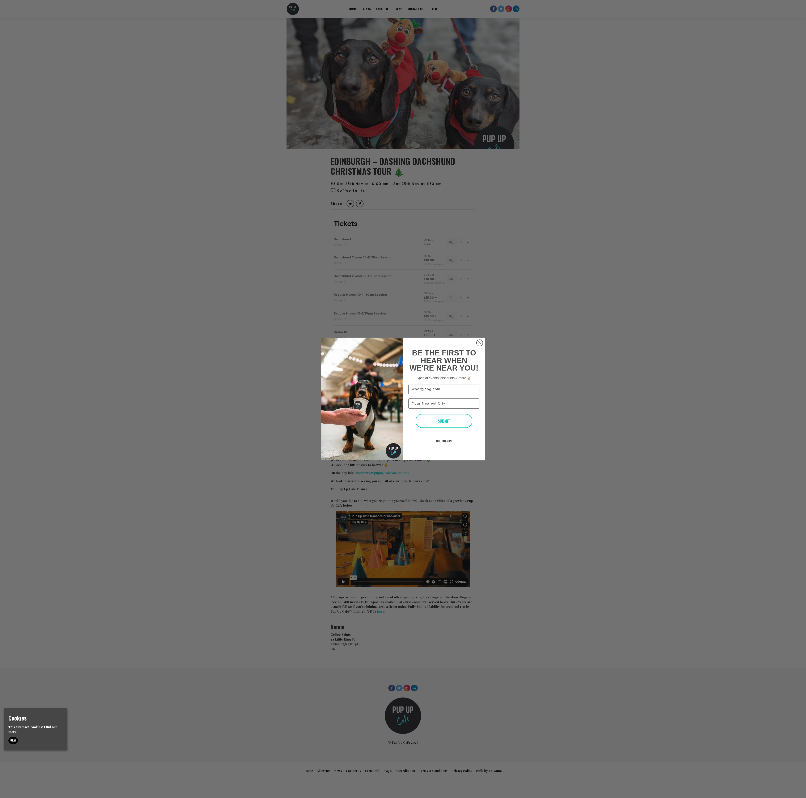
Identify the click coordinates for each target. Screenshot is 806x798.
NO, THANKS (444, 441)
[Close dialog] (479, 343)
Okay (13, 740)
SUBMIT (444, 421)
